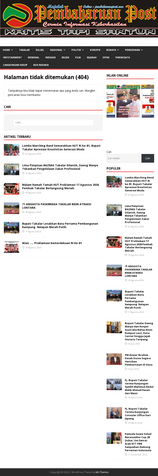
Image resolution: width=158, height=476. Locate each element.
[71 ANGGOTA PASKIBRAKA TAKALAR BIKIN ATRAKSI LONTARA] (11, 211)
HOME (6, 50)
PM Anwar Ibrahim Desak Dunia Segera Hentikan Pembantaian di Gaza (138, 359)
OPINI (106, 57)
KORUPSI (95, 50)
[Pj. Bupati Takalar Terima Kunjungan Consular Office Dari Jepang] (114, 416)
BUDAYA (111, 50)
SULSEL (40, 50)
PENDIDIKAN (132, 50)
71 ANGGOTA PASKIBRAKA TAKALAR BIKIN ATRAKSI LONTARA (56, 205)
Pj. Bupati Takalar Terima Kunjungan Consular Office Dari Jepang (138, 413)
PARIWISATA (122, 57)
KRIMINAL (33, 57)
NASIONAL (56, 50)
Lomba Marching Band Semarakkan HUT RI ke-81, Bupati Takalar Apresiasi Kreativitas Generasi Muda (61, 147)
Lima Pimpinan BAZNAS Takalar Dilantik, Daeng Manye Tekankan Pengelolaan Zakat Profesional (60, 167)
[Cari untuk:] (53, 122)
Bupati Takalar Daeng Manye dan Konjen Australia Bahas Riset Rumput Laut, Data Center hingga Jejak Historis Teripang (139, 331)
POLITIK (76, 50)
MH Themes (102, 472)
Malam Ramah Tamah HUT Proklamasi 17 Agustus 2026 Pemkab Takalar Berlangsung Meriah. (60, 186)
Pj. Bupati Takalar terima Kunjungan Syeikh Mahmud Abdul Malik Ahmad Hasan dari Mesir (139, 386)
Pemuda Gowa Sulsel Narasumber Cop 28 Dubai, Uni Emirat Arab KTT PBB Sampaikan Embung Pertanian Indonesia (138, 442)
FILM (78, 57)
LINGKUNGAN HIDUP (15, 65)
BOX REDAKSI (41, 65)
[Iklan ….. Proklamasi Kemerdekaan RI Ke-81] (11, 251)
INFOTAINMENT (12, 57)
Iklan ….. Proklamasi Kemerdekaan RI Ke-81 (52, 243)
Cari (109, 152)
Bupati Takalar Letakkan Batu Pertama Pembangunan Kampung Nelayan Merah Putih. (60, 225)
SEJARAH (92, 57)
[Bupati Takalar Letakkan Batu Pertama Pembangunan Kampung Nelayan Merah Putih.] (11, 231)
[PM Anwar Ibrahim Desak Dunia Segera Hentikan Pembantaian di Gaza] (114, 363)
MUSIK (65, 57)
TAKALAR (24, 50)
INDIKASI (50, 57)
